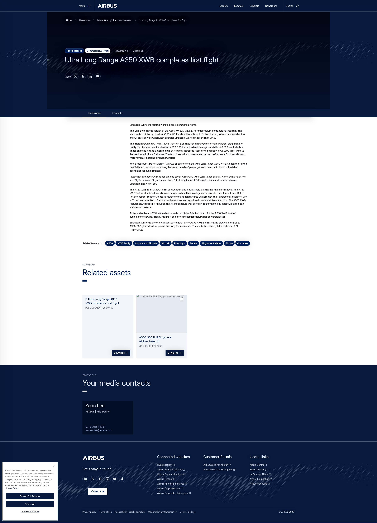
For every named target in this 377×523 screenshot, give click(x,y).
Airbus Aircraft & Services (170, 483)
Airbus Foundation (259, 478)
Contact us (97, 491)
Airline (229, 243)
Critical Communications (170, 474)
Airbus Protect (164, 478)
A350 (110, 243)
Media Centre (257, 464)
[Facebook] (100, 479)
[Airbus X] (75, 76)
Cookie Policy (12, 488)
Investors (239, 5)
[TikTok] (122, 479)
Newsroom (271, 5)
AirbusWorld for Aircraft (215, 464)
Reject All (30, 504)
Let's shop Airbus (259, 474)
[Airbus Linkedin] (90, 76)
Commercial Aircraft (146, 243)
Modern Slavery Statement (161, 512)
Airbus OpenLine (258, 483)
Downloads (94, 113)
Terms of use (105, 512)
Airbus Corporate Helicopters (172, 493)
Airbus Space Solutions (169, 469)
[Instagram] (107, 479)
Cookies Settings (188, 512)
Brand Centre (257, 469)
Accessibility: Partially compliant (130, 512)
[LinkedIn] (85, 479)
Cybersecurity (164, 464)
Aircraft (165, 243)
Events (193, 243)
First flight (179, 243)
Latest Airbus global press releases (114, 20)
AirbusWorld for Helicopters (218, 469)
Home (69, 20)
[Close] (54, 466)
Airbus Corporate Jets (168, 488)
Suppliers (254, 5)
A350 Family (123, 243)
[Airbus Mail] (98, 76)
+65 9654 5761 (96, 426)
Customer (242, 243)
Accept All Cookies (30, 496)
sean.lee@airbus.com (99, 430)
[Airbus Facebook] (83, 76)
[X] (93, 479)
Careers (223, 5)
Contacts (117, 113)
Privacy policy (89, 512)
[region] (30, 491)
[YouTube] (115, 479)
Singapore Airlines (211, 243)
